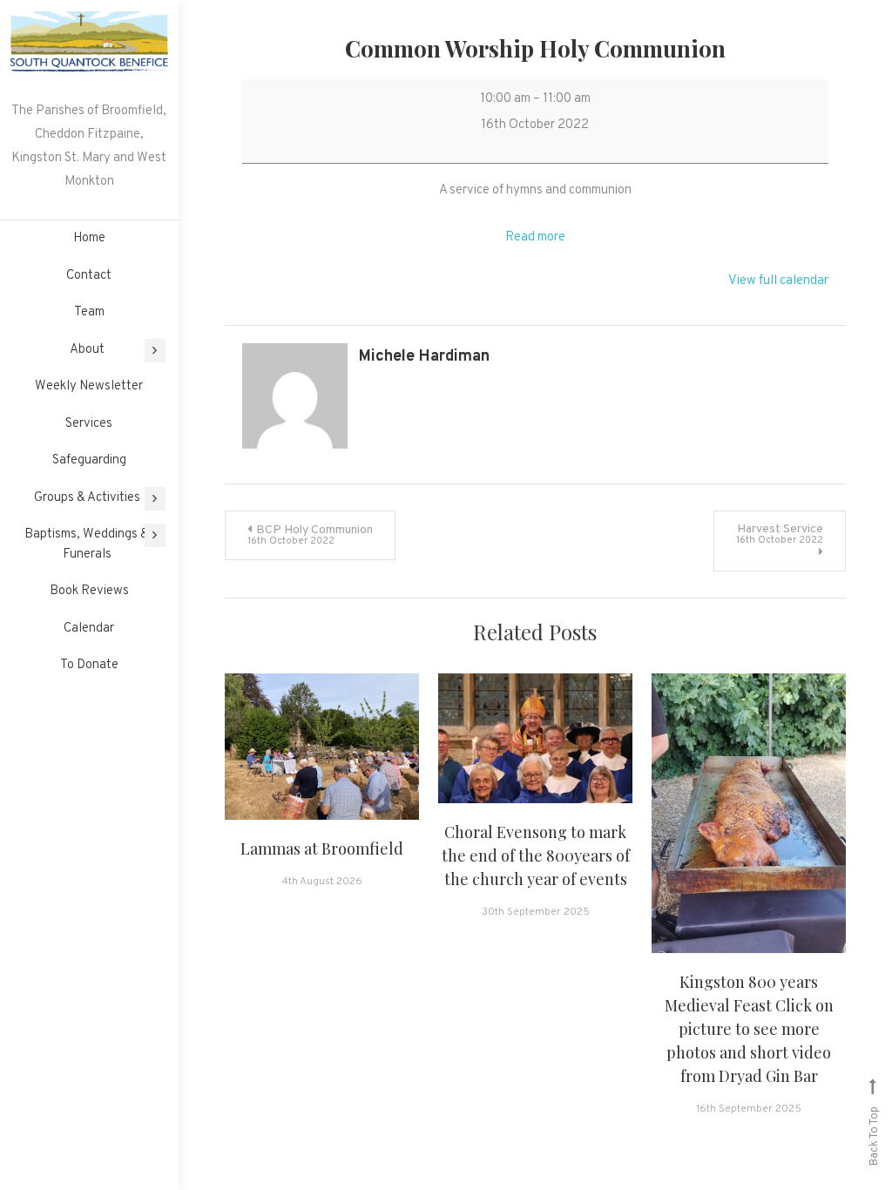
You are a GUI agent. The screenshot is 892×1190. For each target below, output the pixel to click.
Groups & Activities (87, 498)
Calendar (89, 628)
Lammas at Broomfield (321, 848)
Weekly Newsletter (89, 386)
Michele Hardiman (424, 357)
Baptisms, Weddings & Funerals (86, 544)
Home (89, 238)
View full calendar (778, 281)
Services (88, 424)
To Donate (89, 665)
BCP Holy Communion (310, 535)
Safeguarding (89, 460)
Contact (89, 275)
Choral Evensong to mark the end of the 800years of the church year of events (536, 855)
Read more (535, 237)
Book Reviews (89, 591)
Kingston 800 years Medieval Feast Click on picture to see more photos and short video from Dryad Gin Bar (749, 1028)
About (87, 349)
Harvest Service (779, 534)
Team (89, 312)
